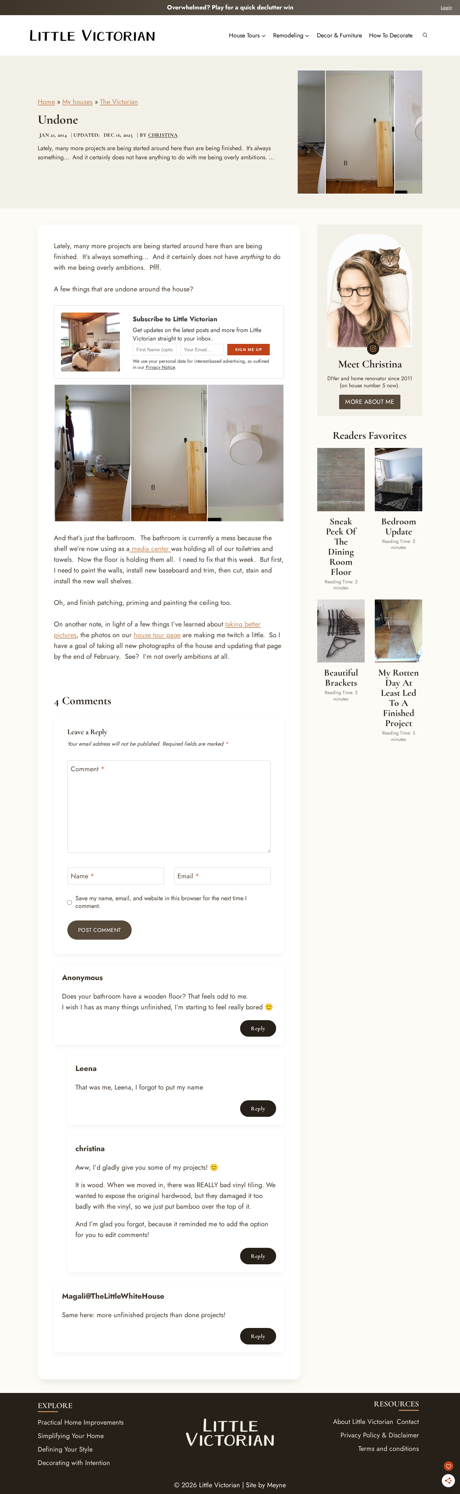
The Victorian (119, 102)
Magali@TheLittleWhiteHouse (113, 1296)
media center (150, 549)
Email (188, 876)
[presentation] (341, 479)
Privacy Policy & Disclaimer (379, 1435)
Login (446, 7)
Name (82, 876)
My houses (77, 102)
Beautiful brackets (341, 678)
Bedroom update (398, 526)
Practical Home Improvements (81, 1422)
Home (46, 102)
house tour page (157, 635)
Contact (408, 1422)
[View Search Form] (425, 35)
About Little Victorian (363, 1422)
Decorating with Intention (74, 1463)
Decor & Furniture (339, 35)
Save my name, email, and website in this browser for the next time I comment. (161, 902)
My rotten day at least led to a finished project (398, 698)
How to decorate (391, 35)
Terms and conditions (388, 1449)
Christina (163, 135)
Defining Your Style (65, 1449)
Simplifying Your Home (71, 1436)
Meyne (276, 1485)
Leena (86, 1068)
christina (90, 1148)
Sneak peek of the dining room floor (341, 546)
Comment (88, 769)
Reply (258, 1028)
